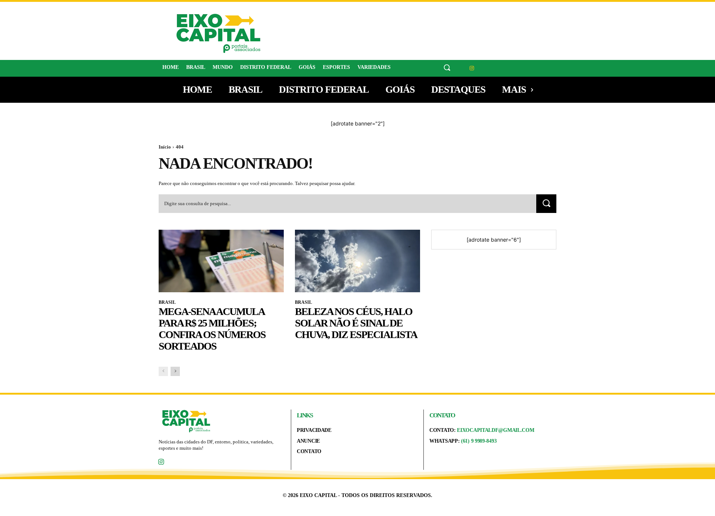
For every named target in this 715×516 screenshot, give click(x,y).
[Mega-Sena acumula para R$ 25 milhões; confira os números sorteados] (221, 261)
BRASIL (167, 302)
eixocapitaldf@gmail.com (495, 430)
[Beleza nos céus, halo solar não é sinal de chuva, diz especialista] (357, 261)
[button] (446, 67)
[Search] (546, 203)
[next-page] (175, 371)
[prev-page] (163, 371)
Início (165, 147)
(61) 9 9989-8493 (478, 441)
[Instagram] (472, 68)
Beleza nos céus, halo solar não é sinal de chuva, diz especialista (356, 323)
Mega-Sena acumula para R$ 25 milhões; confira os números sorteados (212, 328)
